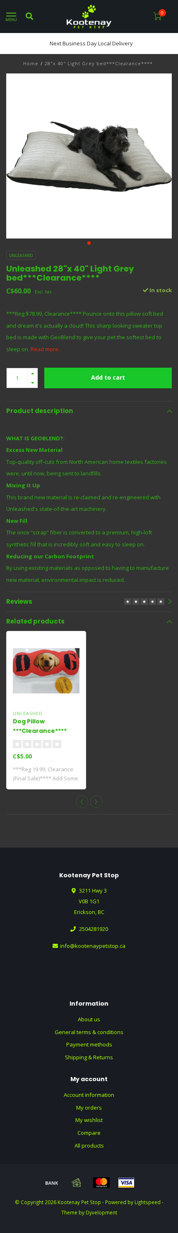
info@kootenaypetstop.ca (92, 946)
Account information (89, 1094)
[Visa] (126, 1182)
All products (89, 1145)
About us (89, 1019)
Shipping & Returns (89, 1057)
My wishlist (89, 1120)
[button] (89, 243)
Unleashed (21, 255)
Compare (89, 1132)
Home (30, 63)
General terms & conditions (89, 1032)
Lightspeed (148, 1202)
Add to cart (108, 377)
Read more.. (46, 349)
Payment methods (89, 1044)
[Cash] (76, 1182)
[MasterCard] (101, 1182)
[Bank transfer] (51, 1182)
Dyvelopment (101, 1212)
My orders (89, 1107)
